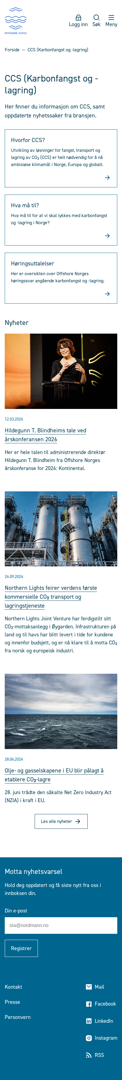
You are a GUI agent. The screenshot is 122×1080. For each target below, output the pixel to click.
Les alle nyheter (56, 821)
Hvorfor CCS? (28, 140)
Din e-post (16, 910)
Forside (12, 50)
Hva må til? (25, 205)
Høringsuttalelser (32, 263)
